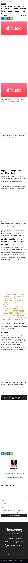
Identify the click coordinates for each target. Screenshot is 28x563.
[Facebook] (2, 18)
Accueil (2, 1)
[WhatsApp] (11, 18)
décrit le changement (16, 291)
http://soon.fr (14, 470)
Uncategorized (8, 1)
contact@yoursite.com (16, 550)
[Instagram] (9, 554)
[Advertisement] (14, 44)
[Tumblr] (19, 554)
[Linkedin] (12, 554)
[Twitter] (5, 18)
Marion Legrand (6, 15)
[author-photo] (14, 466)
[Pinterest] (8, 18)
